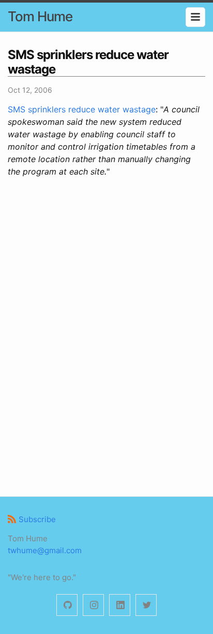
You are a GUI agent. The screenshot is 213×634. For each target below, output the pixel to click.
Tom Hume (40, 16)
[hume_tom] (93, 605)
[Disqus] (106, 335)
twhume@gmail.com (45, 550)
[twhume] (67, 605)
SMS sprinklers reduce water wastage (82, 109)
